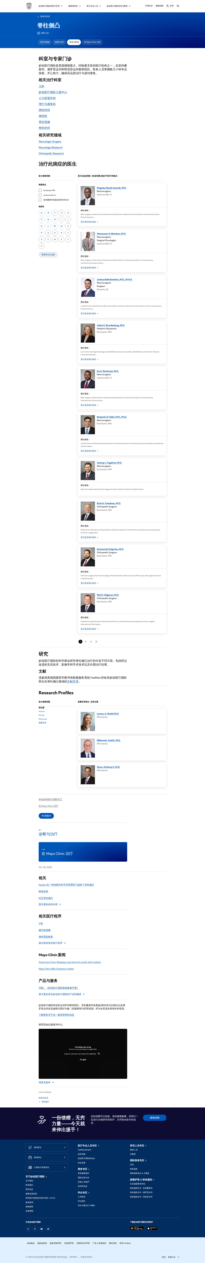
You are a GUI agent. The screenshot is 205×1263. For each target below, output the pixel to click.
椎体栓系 (43, 891)
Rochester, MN (49, 190)
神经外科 (44, 110)
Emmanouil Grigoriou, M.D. (110, 549)
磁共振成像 (45, 930)
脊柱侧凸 (48, 25)
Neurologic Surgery (50, 141)
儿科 (41, 86)
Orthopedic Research (51, 153)
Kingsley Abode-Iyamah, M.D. (111, 187)
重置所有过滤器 (48, 254)
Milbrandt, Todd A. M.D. (109, 740)
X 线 (41, 923)
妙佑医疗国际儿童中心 (53, 92)
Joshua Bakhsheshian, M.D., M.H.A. (115, 279)
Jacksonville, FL (49, 195)
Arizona (42, 711)
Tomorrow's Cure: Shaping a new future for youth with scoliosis (70, 962)
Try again (83, 1059)
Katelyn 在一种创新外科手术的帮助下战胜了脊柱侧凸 (66, 884)
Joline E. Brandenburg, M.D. (111, 325)
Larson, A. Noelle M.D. (108, 713)
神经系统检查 (46, 936)
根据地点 (42, 184)
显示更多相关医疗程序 (50, 943)
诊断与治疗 (59, 42)
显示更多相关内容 (48, 904)
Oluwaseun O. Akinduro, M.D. (111, 233)
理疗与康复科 (47, 104)
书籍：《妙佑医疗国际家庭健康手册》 (59, 987)
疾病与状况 (45, 16)
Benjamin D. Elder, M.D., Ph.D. (112, 416)
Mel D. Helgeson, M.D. (108, 594)
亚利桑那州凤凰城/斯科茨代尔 (56, 200)
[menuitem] (44, 42)
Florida (41, 715)
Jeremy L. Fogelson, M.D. (109, 462)
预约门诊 (45, 33)
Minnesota (43, 719)
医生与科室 (74, 42)
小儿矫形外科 (47, 98)
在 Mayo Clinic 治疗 (92, 42)
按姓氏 (41, 206)
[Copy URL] (99, 1054)
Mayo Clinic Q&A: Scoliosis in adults (56, 968)
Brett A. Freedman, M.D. (109, 503)
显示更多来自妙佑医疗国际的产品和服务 (60, 994)
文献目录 (73, 681)
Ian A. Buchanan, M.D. (108, 371)
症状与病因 (45, 42)
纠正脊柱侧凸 (46, 898)
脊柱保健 (44, 122)
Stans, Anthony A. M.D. (108, 766)
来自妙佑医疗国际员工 (50, 799)
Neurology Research (51, 147)
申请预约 (46, 815)
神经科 (43, 116)
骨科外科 (44, 128)
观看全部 (42, 723)
